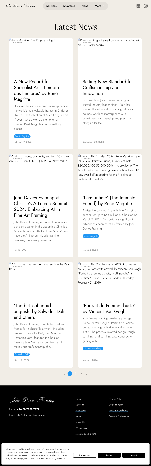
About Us (80, 422)
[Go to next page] (86, 373)
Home (78, 399)
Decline (109, 455)
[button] (22, 136)
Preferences (84, 455)
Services (51, 6)
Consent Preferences (119, 416)
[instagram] (145, 6)
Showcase (69, 6)
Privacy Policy (115, 399)
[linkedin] (138, 6)
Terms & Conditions (118, 410)
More (98, 6)
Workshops (81, 428)
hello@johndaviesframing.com (31, 415)
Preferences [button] (61, 458)
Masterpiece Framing (86, 434)
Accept (134, 455)
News (85, 6)
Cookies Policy (116, 404)
